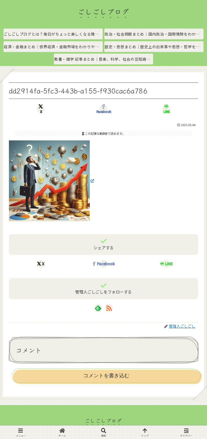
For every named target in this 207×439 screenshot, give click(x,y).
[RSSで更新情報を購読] (109, 308)
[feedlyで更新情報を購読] (98, 308)
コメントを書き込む (106, 375)
